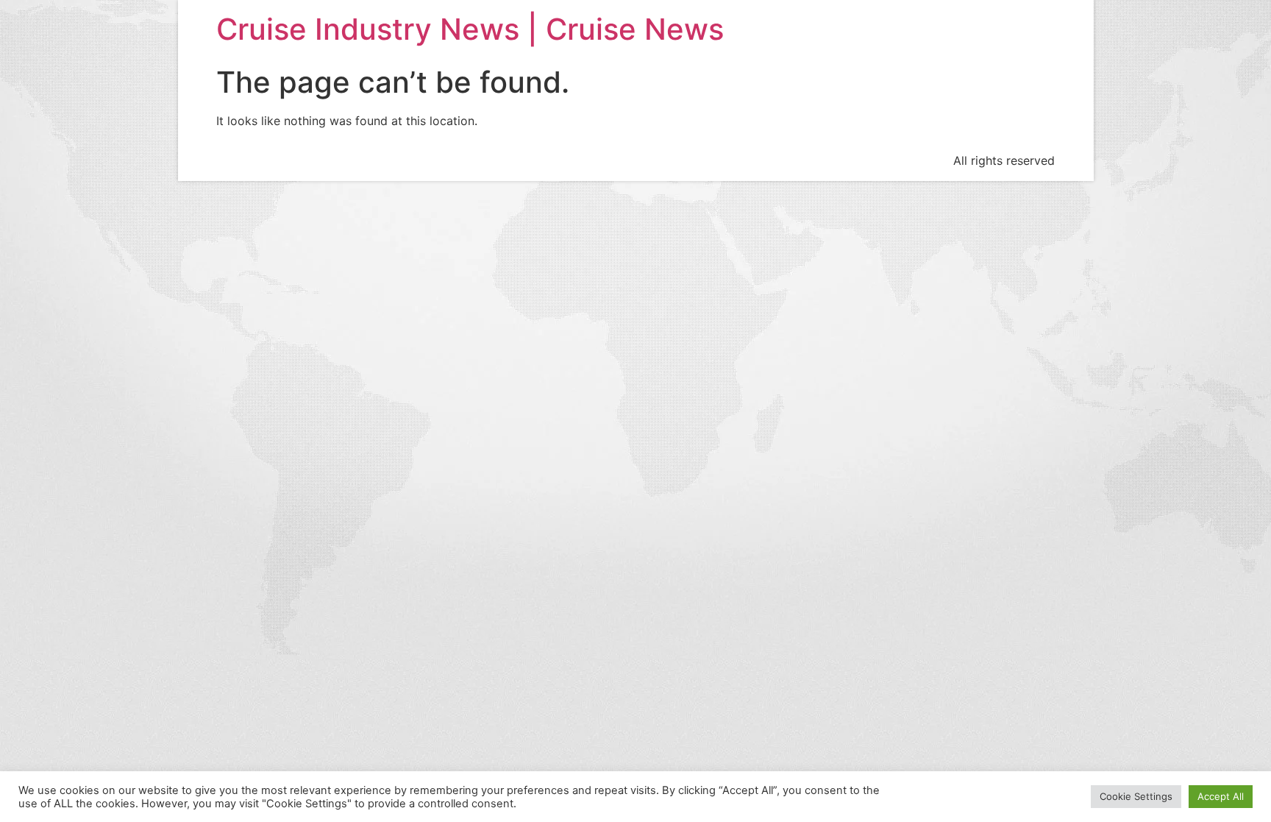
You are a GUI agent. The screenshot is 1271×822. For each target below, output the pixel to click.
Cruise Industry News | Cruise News (470, 29)
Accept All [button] (1220, 807)
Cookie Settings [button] (1136, 807)
